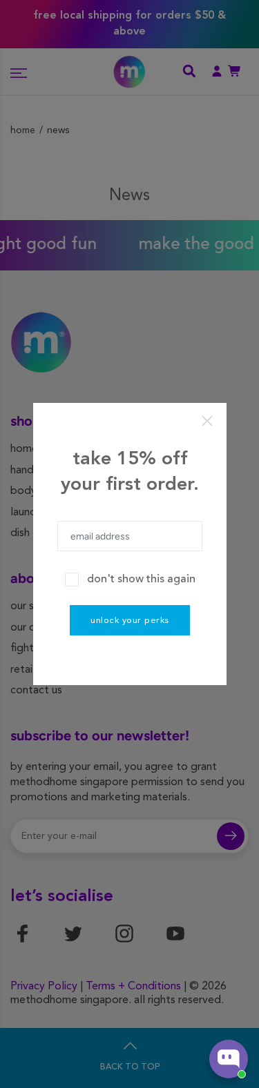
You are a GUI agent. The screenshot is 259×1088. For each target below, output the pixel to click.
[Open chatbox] (228, 1059)
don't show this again (141, 579)
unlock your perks (129, 620)
